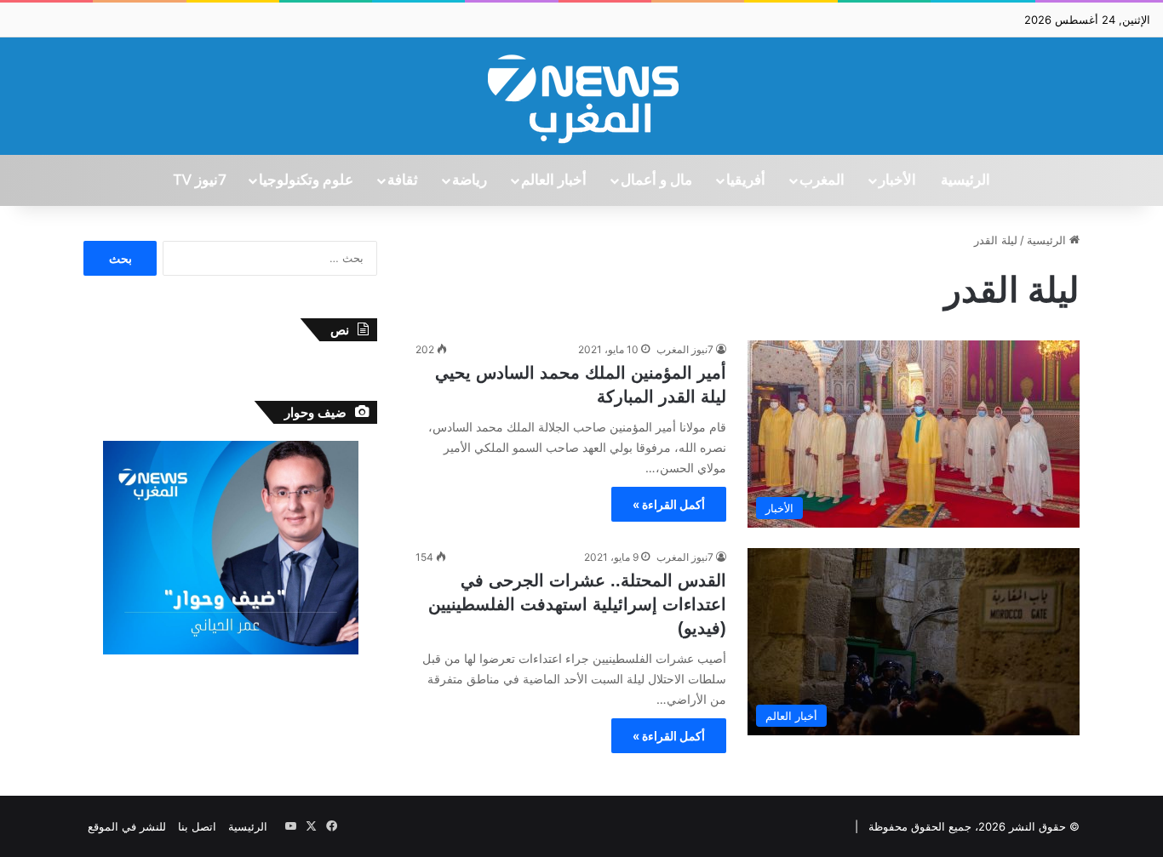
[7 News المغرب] (581, 96)
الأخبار (897, 180)
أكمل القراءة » (669, 504)
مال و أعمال (656, 180)
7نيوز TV (199, 180)
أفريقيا (745, 180)
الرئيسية (965, 180)
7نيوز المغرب (684, 349)
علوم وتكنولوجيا (306, 180)
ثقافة (402, 180)
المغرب (822, 180)
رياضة (469, 180)
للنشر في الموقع (127, 826)
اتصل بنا (197, 826)
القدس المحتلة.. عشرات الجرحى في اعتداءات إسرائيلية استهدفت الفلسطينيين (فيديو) (577, 604)
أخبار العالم (554, 180)
